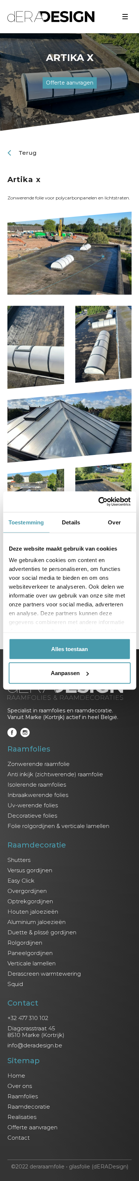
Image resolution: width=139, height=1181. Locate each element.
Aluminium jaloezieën (36, 922)
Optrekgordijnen (30, 901)
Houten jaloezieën (32, 911)
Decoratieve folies (32, 815)
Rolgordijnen (24, 942)
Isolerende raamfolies (36, 784)
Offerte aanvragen (32, 1127)
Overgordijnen (27, 891)
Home (16, 1075)
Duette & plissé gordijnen (41, 932)
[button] (125, 16)
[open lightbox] (69, 253)
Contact (18, 1137)
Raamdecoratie (28, 1106)
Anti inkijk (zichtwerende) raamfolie (55, 774)
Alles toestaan (69, 649)
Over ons (19, 1086)
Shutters (18, 860)
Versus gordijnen (29, 870)
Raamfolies (22, 1096)
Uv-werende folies (32, 805)
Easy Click (20, 880)
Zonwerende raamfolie (38, 764)
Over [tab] (114, 522)
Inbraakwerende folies (37, 795)
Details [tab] (71, 522)
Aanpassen (65, 673)
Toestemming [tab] (26, 522)
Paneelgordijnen (30, 953)
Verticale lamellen (31, 963)
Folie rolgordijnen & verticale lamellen (58, 826)
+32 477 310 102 (27, 1018)
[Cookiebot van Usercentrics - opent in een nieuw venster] (98, 502)
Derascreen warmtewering (44, 974)
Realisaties (21, 1117)
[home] (51, 16)
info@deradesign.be (34, 1045)
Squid (15, 984)
